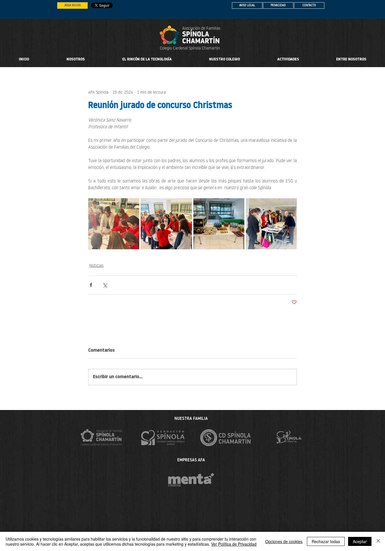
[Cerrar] (378, 541)
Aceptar (360, 541)
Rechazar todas (326, 541)
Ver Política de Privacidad (233, 544)
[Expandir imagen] (113, 223)
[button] (224, 59)
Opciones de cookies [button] (283, 541)
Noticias (96, 266)
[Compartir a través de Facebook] (91, 285)
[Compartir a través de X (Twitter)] (104, 285)
